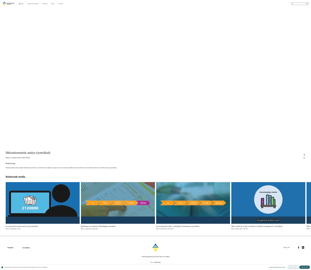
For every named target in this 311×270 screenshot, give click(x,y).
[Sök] (307, 3)
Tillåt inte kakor (293, 267)
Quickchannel (157, 262)
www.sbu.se (26, 247)
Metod (8, 158)
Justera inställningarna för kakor (277, 267)
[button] (304, 156)
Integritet (10, 247)
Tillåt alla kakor (304, 267)
